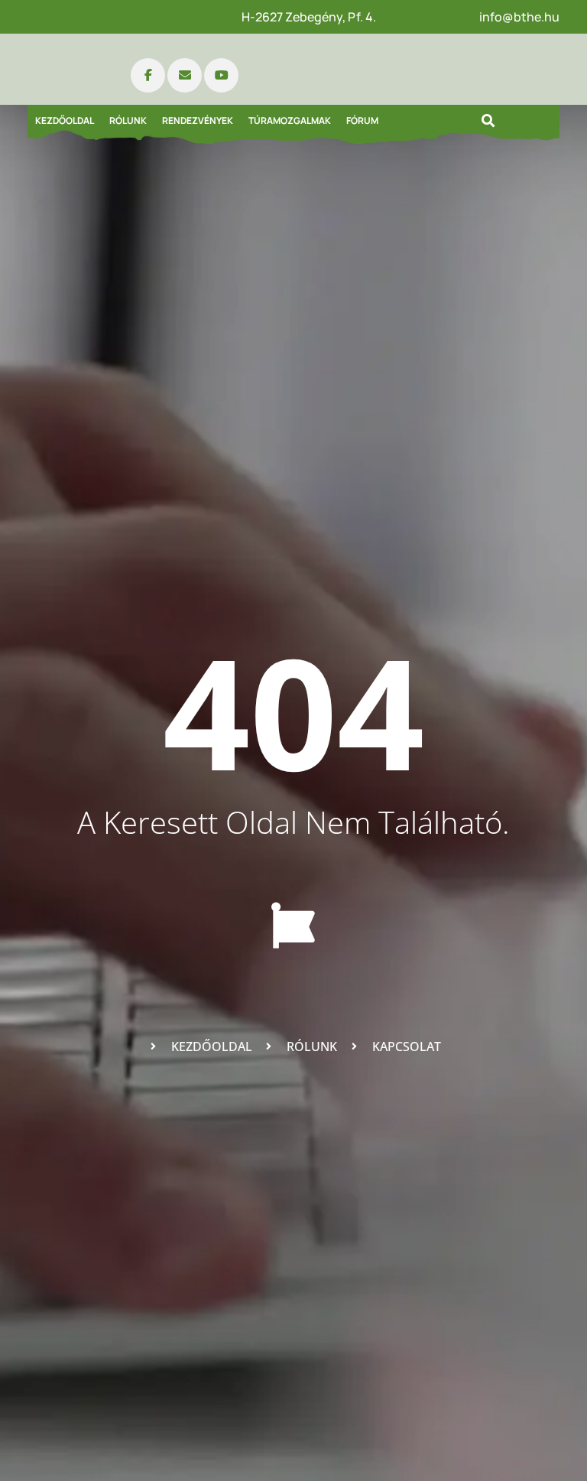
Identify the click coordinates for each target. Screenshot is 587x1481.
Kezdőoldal (64, 120)
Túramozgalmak (289, 120)
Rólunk (128, 120)
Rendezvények (197, 120)
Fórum (362, 120)
